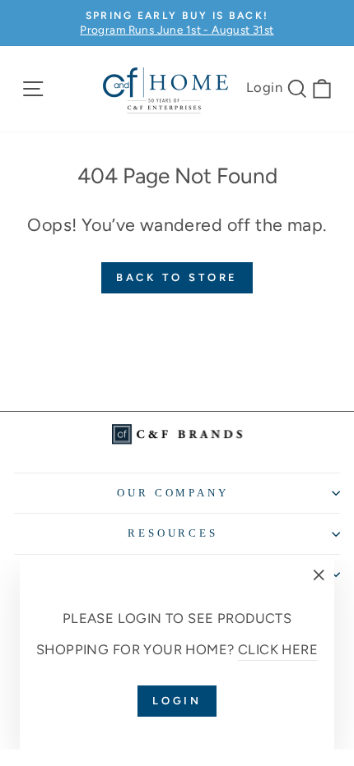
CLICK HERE (278, 649)
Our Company (173, 493)
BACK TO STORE (177, 277)
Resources (173, 533)
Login (264, 87)
